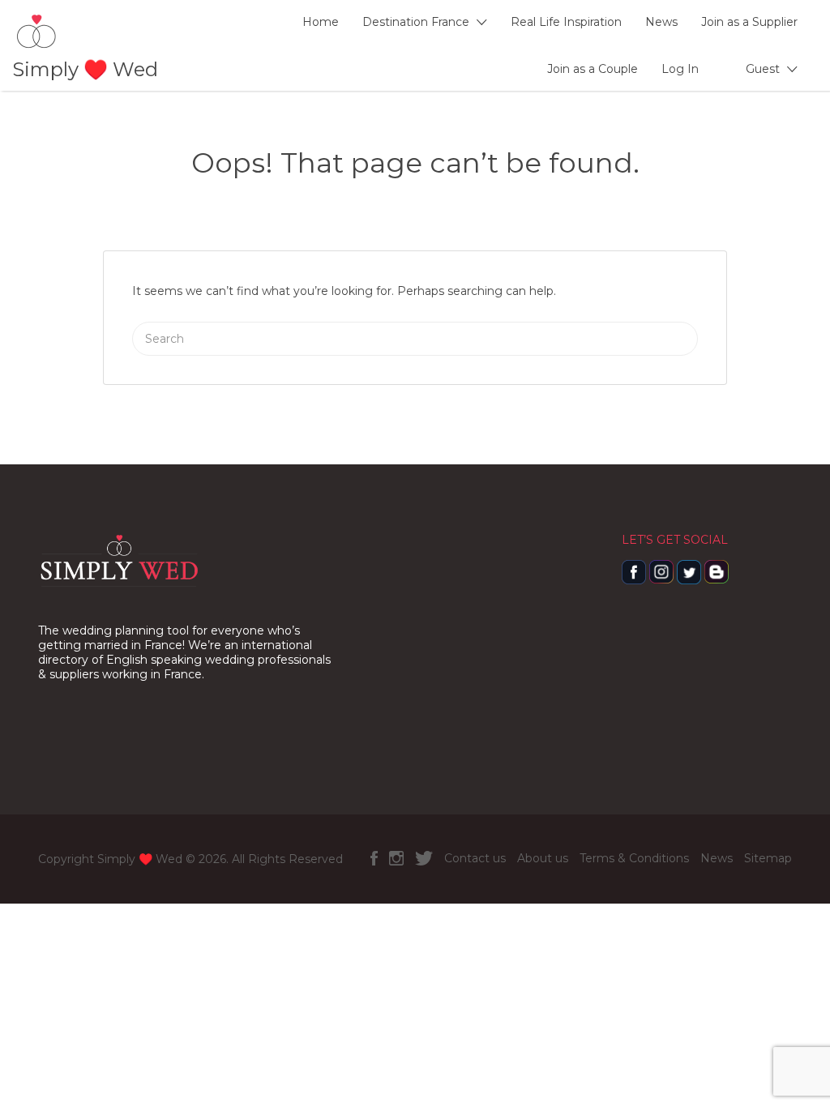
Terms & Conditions (634, 858)
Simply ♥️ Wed (85, 69)
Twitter (424, 858)
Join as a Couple (592, 69)
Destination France (415, 22)
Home (320, 22)
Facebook (374, 858)
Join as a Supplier (749, 22)
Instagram (396, 858)
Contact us (475, 858)
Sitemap (768, 858)
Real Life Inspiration (566, 22)
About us (542, 858)
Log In (680, 69)
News (661, 22)
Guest (763, 69)
